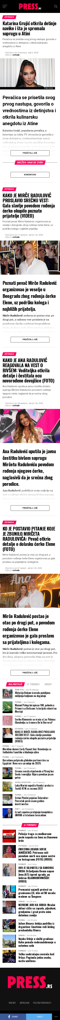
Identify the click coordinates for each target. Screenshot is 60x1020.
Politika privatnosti (42, 1002)
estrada (15, 55)
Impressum (24, 1002)
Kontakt (12, 1002)
